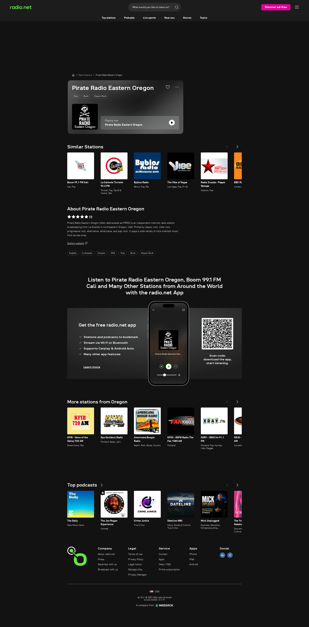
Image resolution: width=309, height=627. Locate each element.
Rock (86, 96)
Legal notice (135, 564)
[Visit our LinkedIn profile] (222, 555)
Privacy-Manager (137, 575)
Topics (203, 18)
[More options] (177, 87)
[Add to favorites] (168, 87)
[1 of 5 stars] (69, 217)
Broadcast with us (108, 569)
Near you (169, 18)
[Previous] (227, 145)
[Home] (73, 75)
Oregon (101, 253)
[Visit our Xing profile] (230, 555)
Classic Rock (100, 96)
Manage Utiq (135, 569)
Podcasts (129, 18)
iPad (191, 559)
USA (113, 253)
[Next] (237, 145)
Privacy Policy (135, 559)
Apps (161, 559)
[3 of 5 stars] (78, 217)
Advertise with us (107, 564)
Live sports (149, 18)
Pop (76, 96)
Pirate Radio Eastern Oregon (123, 125)
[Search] (177, 7)
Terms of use (135, 554)
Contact (163, 554)
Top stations (109, 18)
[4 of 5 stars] (82, 217)
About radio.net (106, 554)
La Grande (87, 253)
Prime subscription (169, 569)
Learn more (92, 367)
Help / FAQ (165, 564)
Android (193, 564)
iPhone (193, 554)
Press (101, 559)
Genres (187, 18)
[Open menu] (297, 7)
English (72, 253)
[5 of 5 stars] (86, 217)
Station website (75, 243)
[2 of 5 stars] (73, 217)
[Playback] (172, 122)
